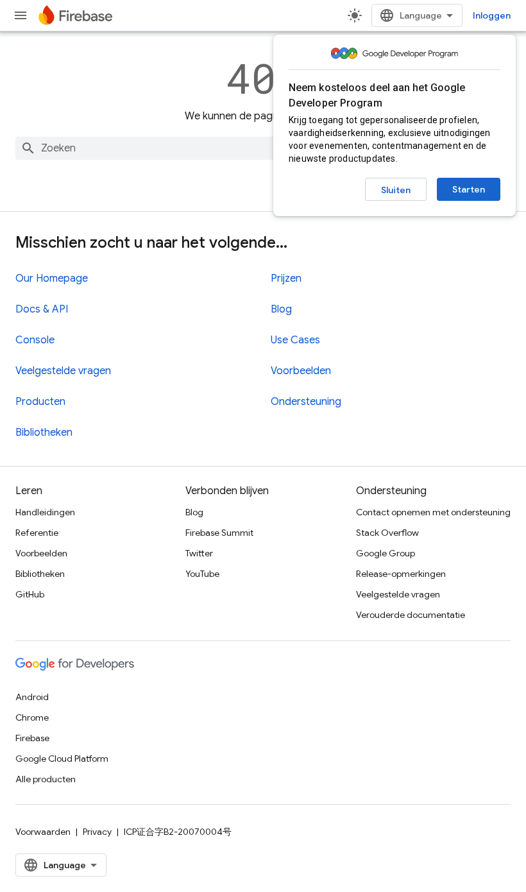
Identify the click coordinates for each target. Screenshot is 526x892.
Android (32, 697)
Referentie (36, 532)
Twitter (199, 553)
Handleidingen (45, 512)
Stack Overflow (387, 532)
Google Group (385, 553)
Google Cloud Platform (61, 758)
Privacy (97, 832)
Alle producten (45, 779)
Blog (281, 309)
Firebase (32, 738)
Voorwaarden (43, 832)
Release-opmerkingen (401, 573)
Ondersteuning (306, 401)
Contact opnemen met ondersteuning (433, 512)
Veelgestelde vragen (63, 371)
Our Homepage (51, 278)
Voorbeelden (301, 371)
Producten (40, 401)
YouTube (202, 573)
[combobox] (263, 148)
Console (35, 340)
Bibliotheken (43, 432)
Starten (468, 189)
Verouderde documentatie (410, 615)
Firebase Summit (219, 532)
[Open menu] (20, 15)
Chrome (32, 717)
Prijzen (286, 278)
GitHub (29, 594)
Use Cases (295, 340)
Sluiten (396, 190)
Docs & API (41, 309)
